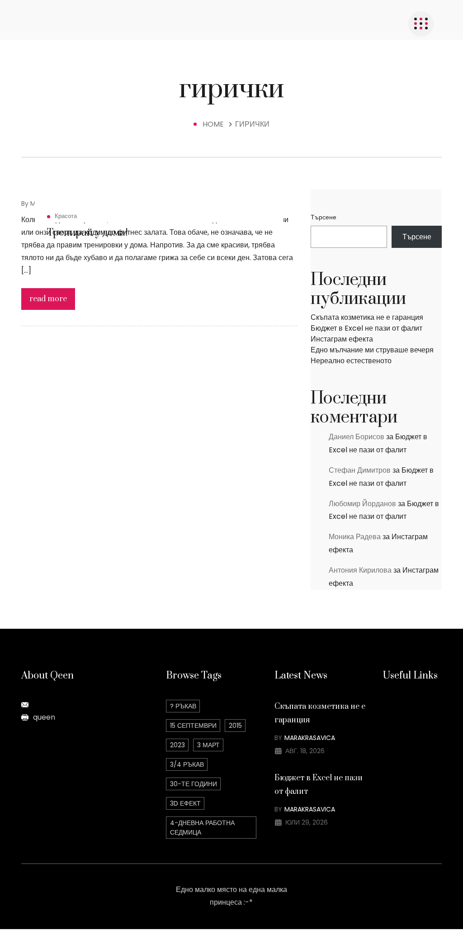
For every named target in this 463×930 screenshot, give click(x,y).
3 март (208, 745)
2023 (177, 745)
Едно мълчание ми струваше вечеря (372, 350)
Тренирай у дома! (87, 233)
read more (48, 299)
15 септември (193, 725)
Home (215, 124)
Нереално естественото (351, 361)
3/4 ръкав (187, 764)
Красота (66, 216)
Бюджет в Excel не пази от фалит (366, 328)
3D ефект (185, 803)
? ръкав (183, 706)
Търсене (323, 217)
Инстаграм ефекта (342, 339)
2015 (235, 725)
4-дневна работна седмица (202, 827)
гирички (252, 124)
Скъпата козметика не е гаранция (367, 317)
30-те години (193, 783)
